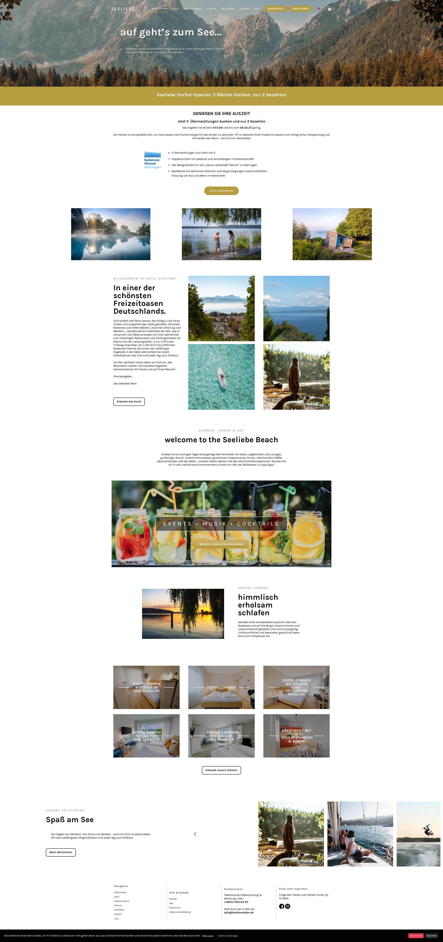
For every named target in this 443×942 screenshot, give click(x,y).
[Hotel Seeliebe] (123, 8)
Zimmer (212, 8)
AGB (171, 903)
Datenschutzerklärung (180, 912)
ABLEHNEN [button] (432, 936)
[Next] (432, 833)
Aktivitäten (228, 8)
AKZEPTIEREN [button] (416, 936)
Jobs (257, 8)
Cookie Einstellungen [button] (228, 936)
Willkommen (159, 8)
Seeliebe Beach (192, 8)
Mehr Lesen (208, 936)
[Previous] (195, 833)
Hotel (175, 8)
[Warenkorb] (329, 8)
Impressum (174, 907)
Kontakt (244, 8)
